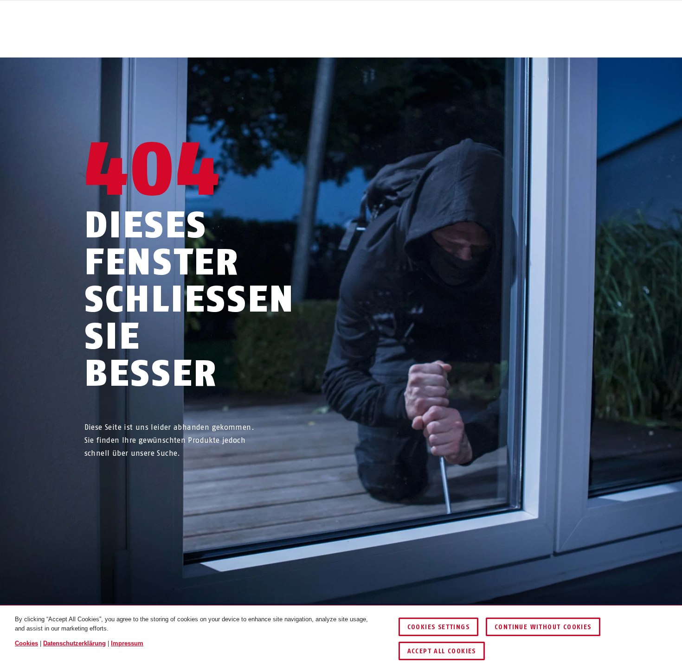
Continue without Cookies (543, 627)
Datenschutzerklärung (74, 643)
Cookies (26, 643)
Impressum (127, 643)
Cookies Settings (438, 627)
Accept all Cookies (441, 651)
